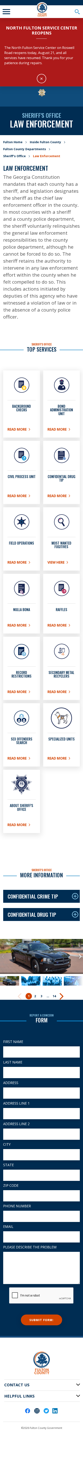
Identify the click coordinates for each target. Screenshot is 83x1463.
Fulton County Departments (24, 149)
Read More (21, 430)
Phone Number (17, 1206)
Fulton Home (13, 142)
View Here (61, 563)
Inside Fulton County (45, 142)
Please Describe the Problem (30, 1247)
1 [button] (29, 996)
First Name (13, 1041)
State (8, 1165)
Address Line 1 (16, 1103)
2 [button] (35, 996)
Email (8, 1226)
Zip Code (11, 1185)
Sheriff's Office (14, 156)
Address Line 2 (16, 1124)
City (7, 1144)
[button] (3, 956)
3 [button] (41, 996)
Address (10, 1082)
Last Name (12, 1062)
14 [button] (54, 996)
